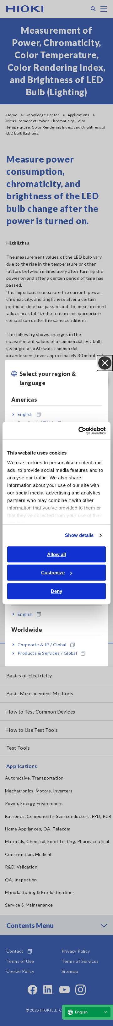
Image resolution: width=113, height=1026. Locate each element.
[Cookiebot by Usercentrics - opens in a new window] (80, 431)
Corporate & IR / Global (42, 644)
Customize (53, 572)
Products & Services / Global (47, 653)
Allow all (56, 554)
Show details (79, 535)
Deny (56, 591)
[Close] (105, 363)
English (25, 414)
